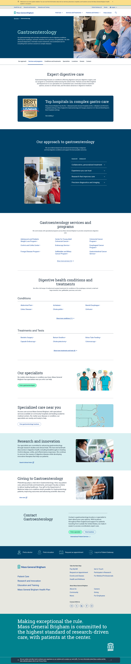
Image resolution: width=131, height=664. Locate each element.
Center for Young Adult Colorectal (63, 240)
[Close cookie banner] (111, 660)
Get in (98, 569)
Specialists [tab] (66, 61)
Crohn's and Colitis (30, 245)
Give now (22, 497)
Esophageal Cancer (97, 246)
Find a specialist (75, 532)
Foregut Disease (30, 251)
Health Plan (17, 7)
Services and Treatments (73, 12)
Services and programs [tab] (35, 61)
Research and (29, 581)
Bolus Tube (93, 337)
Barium (59, 337)
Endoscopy (62, 245)
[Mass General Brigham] (24, 12)
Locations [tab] (75, 61)
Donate (105, 7)
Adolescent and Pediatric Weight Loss (30, 240)
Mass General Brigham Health (34, 589)
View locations (89, 532)
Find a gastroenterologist (27, 385)
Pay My (74, 569)
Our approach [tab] (22, 61)
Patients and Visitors (92, 12)
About (73, 589)
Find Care (58, 12)
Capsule (28, 341)
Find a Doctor (108, 13)
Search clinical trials (25, 462)
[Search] (116, 12)
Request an (79, 572)
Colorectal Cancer (96, 240)
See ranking (49, 116)
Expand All (74, 158)
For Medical (103, 576)
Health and (77, 579)
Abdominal (26, 305)
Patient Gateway (96, 7)
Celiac (26, 309)
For (99, 596)
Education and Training (43, 7)
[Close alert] (112, 2)
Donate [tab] (82, 61)
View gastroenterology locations (29, 424)
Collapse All (82, 158)
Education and (28, 585)
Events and (77, 576)
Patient (23, 576)
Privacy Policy (42, 661)
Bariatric (27, 337)
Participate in (102, 572)
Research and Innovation (30, 7)
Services (16, 18)
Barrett (92, 305)
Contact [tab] (88, 61)
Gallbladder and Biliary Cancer (63, 253)
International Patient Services (79, 536)
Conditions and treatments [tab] (53, 61)
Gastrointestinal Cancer (98, 253)
